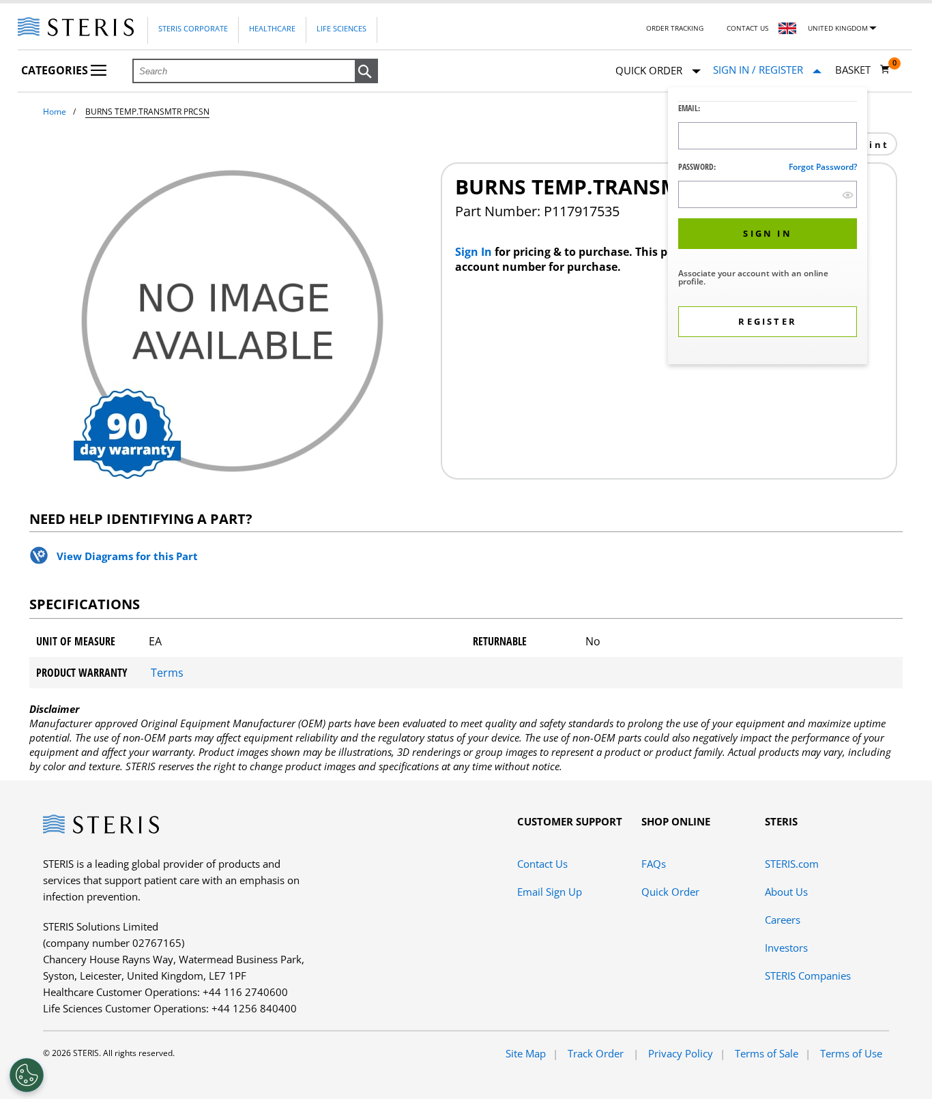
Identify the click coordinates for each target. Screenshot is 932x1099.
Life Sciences (341, 28)
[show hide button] (848, 195)
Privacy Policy (680, 1053)
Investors (786, 947)
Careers (782, 919)
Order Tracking (674, 28)
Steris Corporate (193, 28)
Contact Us (747, 28)
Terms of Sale (766, 1053)
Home (54, 111)
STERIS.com (792, 863)
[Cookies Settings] (27, 1075)
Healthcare (272, 28)
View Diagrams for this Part (127, 556)
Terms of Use (851, 1053)
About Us (786, 891)
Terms (167, 672)
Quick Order (670, 891)
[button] (366, 71)
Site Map (526, 1053)
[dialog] (767, 227)
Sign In (475, 251)
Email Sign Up (549, 891)
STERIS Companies (808, 975)
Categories (56, 70)
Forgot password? (823, 167)
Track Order (597, 1053)
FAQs (653, 863)
